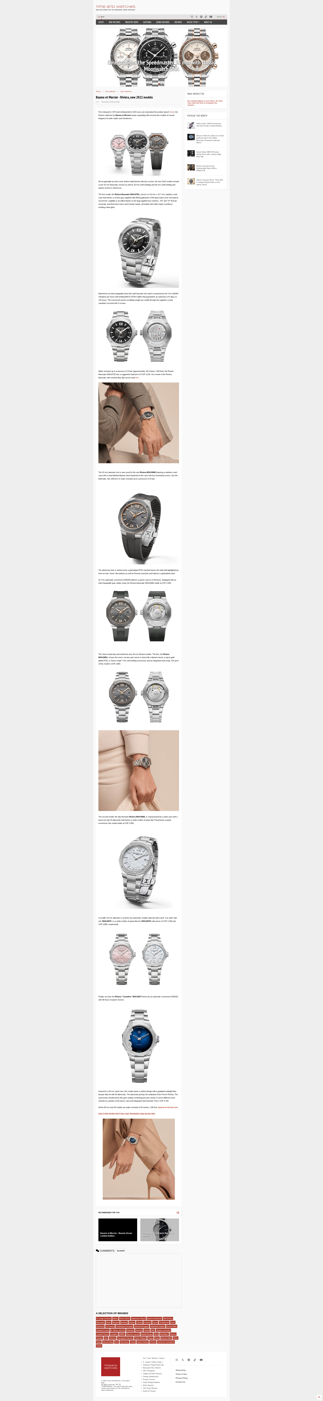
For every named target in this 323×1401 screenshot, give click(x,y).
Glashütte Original (157, 1326)
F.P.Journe (110, 1326)
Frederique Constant (124, 1326)
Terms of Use (181, 1374)
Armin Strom (125, 1318)
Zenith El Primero (149, 1391)
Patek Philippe (140, 1338)
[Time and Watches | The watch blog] (115, 9)
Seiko (99, 1342)
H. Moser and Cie (118, 1330)
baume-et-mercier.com (168, 1107)
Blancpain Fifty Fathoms (152, 1368)
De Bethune (164, 1322)
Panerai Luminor (149, 1379)
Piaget (150, 1338)
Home (98, 91)
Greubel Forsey (103, 1330)
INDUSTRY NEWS (131, 22)
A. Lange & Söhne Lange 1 (153, 1362)
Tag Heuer (124, 1342)
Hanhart (139, 1330)
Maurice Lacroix (133, 1334)
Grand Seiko (172, 1326)
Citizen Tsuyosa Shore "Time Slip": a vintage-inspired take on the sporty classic (210, 182)
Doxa (173, 1322)
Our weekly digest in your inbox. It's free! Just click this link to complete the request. (205, 103)
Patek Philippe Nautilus (151, 1382)
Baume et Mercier (154, 1318)
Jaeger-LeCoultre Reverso (152, 1374)
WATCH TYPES (192, 22)
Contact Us (180, 1382)
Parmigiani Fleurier (125, 1338)
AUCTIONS (147, 22)
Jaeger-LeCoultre (163, 1330)
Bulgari (132, 1322)
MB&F (122, 1334)
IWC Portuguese (149, 1371)
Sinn (116, 1342)
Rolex (175, 1338)
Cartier (139, 1322)
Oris (106, 1338)
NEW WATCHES (114, 22)
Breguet (116, 1322)
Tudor (132, 1342)
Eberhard (100, 1326)
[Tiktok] (206, 17)
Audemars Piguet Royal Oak (153, 1365)
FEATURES (178, 22)
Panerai (113, 1338)
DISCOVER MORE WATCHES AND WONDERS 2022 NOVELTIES (126, 1114)
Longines (114, 1334)
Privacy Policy (182, 1378)
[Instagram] (192, 17)
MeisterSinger (146, 1334)
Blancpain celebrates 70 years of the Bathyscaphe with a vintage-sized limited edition (161, 65)
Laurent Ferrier (103, 1334)
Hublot (146, 1330)
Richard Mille (166, 1338)
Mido (156, 1334)
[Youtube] (210, 17)
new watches (110, 91)
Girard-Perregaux (141, 1326)
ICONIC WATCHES (162, 22)
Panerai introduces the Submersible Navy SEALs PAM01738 (206, 168)
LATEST (101, 22)
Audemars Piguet (138, 1318)
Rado (157, 1338)
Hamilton (130, 1330)
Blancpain (100, 1322)
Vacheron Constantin (166, 1342)
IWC (153, 1330)
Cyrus (155, 1322)
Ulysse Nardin (142, 1342)
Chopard (147, 1322)
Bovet (108, 1322)
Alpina (115, 1318)
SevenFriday (108, 1342)
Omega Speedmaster (150, 1376)
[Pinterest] (201, 17)
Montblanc (164, 1334)
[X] (197, 17)
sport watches (125, 91)
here (172, 112)
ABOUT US (208, 22)
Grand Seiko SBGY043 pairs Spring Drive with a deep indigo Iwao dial (208, 154)
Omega (99, 1338)
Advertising (181, 1370)
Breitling (124, 1322)
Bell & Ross (167, 1318)
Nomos (173, 1334)
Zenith (99, 1346)
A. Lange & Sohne (104, 1318)
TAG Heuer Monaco (150, 1388)
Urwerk (153, 1342)
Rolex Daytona (148, 1385)
